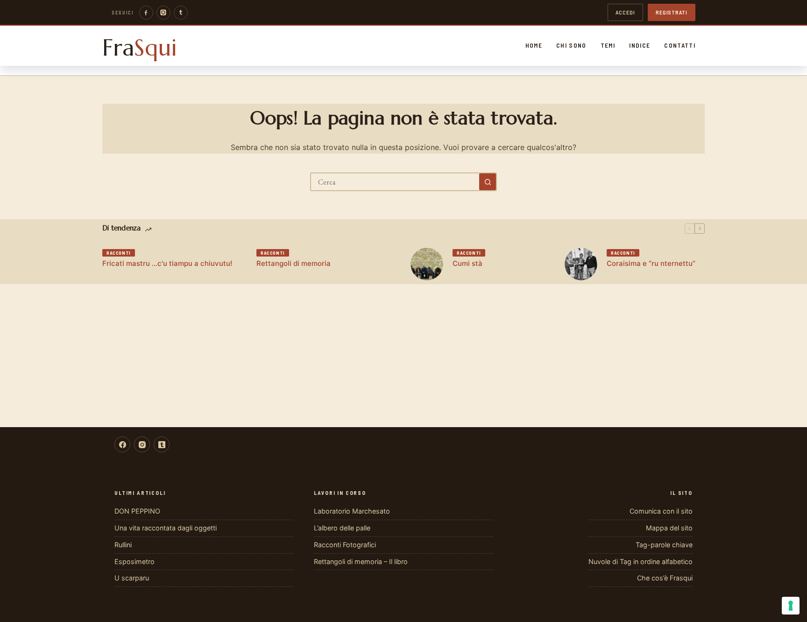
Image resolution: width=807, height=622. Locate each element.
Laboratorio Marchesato (352, 511)
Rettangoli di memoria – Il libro (361, 561)
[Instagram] (163, 13)
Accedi (625, 12)
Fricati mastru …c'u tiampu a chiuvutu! (167, 263)
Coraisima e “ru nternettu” (651, 263)
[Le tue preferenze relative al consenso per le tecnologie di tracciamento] (791, 606)
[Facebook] (146, 13)
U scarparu (131, 578)
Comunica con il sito (661, 511)
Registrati (671, 12)
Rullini (123, 545)
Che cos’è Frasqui (665, 578)
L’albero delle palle (342, 528)
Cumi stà (467, 263)
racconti (118, 253)
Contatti (679, 45)
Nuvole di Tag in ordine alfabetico (640, 561)
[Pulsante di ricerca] (487, 181)
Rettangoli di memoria (293, 263)
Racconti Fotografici (345, 545)
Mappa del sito (669, 528)
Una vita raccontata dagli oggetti (165, 528)
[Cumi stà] (427, 264)
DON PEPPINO (137, 511)
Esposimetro (134, 561)
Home (533, 45)
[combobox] (395, 181)
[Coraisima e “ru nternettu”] (581, 264)
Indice (639, 45)
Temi (608, 45)
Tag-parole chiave (664, 545)
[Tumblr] (181, 13)
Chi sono (571, 45)
